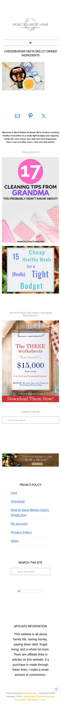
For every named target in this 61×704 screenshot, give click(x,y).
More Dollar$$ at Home (30, 24)
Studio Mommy (30, 693)
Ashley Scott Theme (33, 696)
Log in (43, 699)
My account (19, 523)
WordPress (32, 699)
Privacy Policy (21, 532)
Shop (14, 541)
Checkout (18, 501)
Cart (14, 492)
